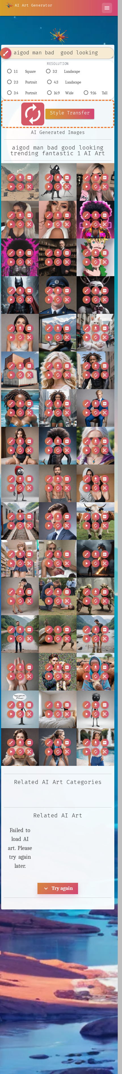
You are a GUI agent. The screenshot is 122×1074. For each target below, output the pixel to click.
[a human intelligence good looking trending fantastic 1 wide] (58, 521)
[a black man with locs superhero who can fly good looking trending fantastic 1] (95, 370)
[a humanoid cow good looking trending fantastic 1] (95, 521)
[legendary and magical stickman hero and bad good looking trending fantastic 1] (58, 182)
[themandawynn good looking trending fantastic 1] (20, 332)
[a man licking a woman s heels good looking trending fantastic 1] (20, 596)
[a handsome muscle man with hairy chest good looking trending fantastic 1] (58, 483)
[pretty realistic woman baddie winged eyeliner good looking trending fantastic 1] (58, 219)
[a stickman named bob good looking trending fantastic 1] (95, 709)
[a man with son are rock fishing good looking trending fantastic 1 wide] (95, 634)
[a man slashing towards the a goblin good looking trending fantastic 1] (95, 596)
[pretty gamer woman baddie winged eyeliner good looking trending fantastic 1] (95, 182)
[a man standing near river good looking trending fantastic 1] (20, 634)
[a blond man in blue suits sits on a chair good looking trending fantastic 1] (95, 408)
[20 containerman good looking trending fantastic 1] (20, 370)
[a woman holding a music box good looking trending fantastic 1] (20, 747)
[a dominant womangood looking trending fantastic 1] (20, 445)
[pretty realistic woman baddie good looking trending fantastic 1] (20, 219)
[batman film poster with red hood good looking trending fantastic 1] (20, 295)
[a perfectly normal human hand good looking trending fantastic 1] (20, 672)
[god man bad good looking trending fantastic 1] (20, 182)
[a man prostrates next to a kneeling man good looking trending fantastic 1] (58, 596)
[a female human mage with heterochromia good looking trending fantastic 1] (95, 445)
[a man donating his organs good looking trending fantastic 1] (58, 559)
